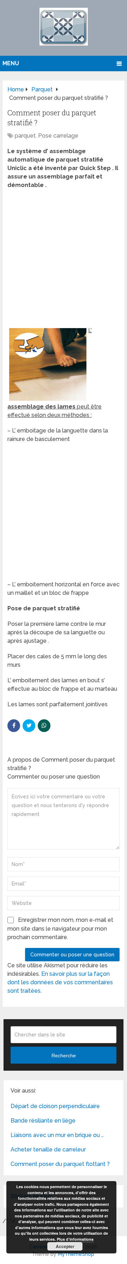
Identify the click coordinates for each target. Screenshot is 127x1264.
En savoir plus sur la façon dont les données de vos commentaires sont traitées (60, 982)
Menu (10, 63)
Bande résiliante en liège (43, 1120)
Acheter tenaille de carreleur (48, 1149)
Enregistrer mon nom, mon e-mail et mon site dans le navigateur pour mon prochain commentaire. (60, 929)
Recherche (64, 1055)
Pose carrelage (58, 135)
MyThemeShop (76, 1254)
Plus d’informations (75, 1239)
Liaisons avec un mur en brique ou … (57, 1135)
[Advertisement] (63, 259)
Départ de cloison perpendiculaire (55, 1106)
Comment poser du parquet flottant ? (60, 1164)
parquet (25, 135)
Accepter (65, 1246)
